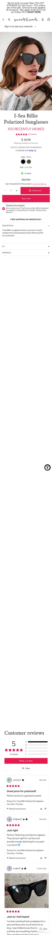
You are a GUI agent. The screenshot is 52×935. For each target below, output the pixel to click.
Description (7, 226)
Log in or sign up (39, 184)
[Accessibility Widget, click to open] (47, 467)
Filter (27, 768)
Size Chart (26, 179)
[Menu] (3, 19)
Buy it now (26, 198)
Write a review (26, 761)
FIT (3, 246)
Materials (6, 253)
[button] (36, 741)
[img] (23, 780)
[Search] (9, 19)
